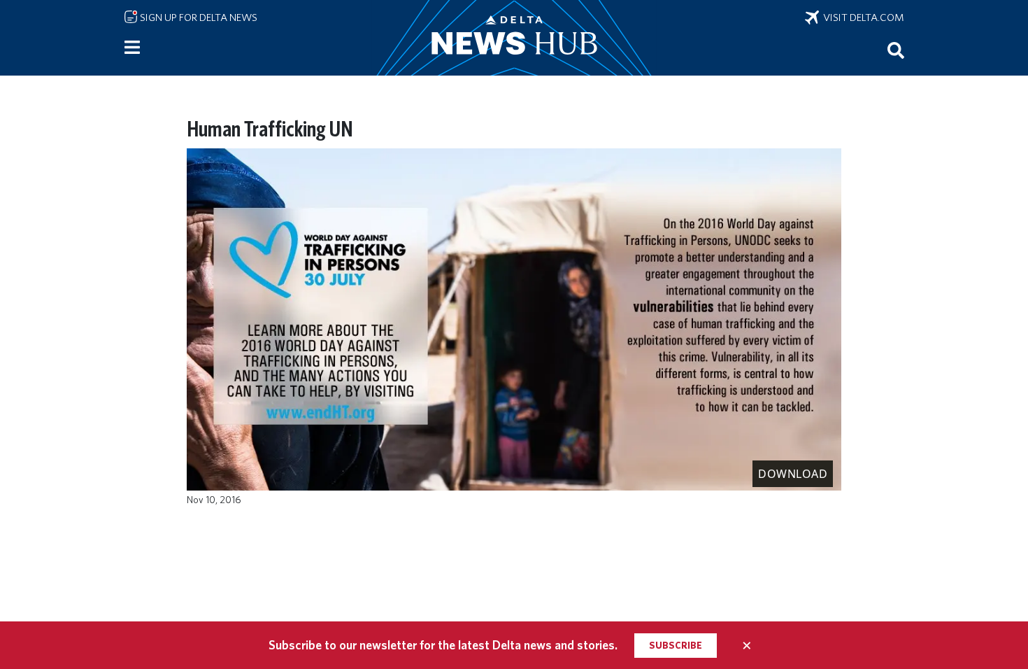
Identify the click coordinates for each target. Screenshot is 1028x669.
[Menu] (132, 47)
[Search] (895, 50)
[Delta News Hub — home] (514, 38)
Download (792, 473)
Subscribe (675, 645)
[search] (895, 50)
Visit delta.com (861, 17)
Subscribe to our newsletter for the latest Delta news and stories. (443, 645)
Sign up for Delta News (197, 17)
